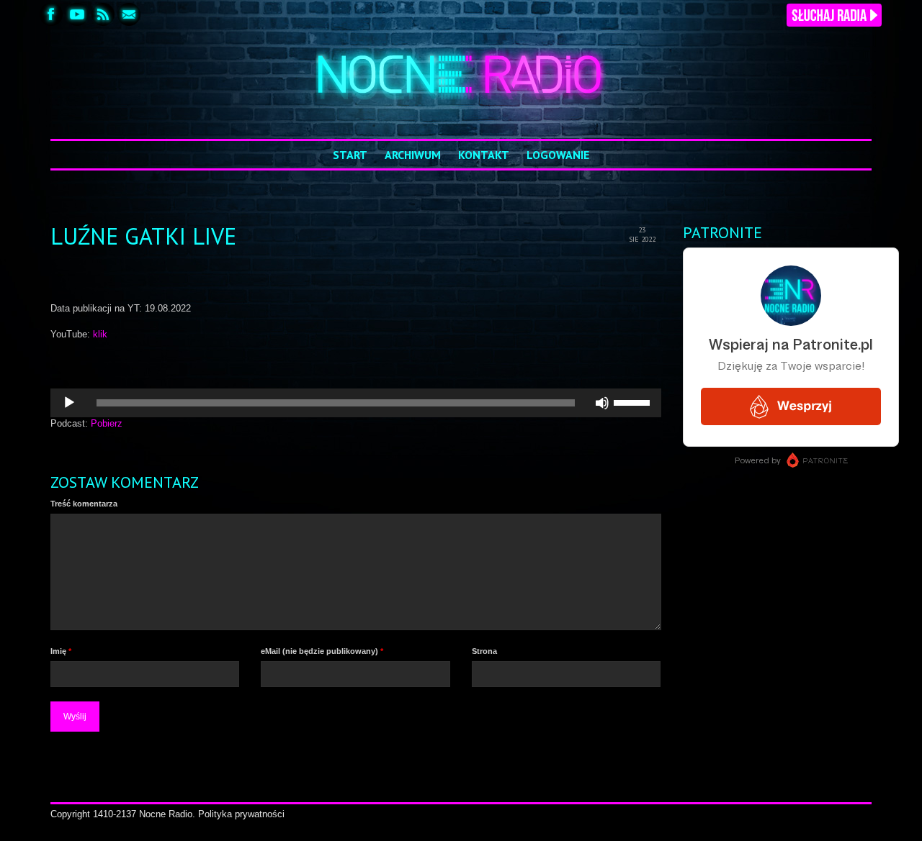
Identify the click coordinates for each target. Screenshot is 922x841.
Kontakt (483, 154)
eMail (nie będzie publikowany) (322, 651)
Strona (484, 651)
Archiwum (413, 154)
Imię (60, 651)
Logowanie (558, 154)
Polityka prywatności (241, 814)
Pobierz (106, 423)
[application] (355, 402)
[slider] (634, 401)
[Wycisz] (602, 403)
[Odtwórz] (69, 403)
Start (350, 154)
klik (100, 334)
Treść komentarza (83, 503)
